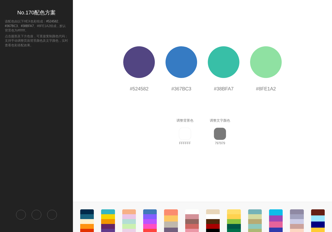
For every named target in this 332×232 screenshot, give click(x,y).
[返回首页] (21, 215)
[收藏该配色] (52, 215)
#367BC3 (11, 26)
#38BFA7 (27, 26)
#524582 (52, 21)
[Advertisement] (36, 128)
